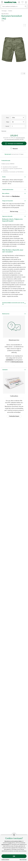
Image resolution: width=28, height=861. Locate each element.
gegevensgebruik (5, 844)
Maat (7, 122)
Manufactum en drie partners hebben (13, 841)
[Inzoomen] (24, 73)
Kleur (7, 117)
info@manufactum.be (17, 361)
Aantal (7, 126)
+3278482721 (9, 359)
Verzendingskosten (20, 137)
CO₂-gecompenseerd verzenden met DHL (14, 139)
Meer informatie (23, 859)
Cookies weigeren (5, 859)
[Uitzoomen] (22, 73)
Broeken (10, 10)
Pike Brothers (16, 196)
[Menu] (2, 2)
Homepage (4, 10)
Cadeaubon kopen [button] (14, 416)
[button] (25, 25)
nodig (10, 842)
